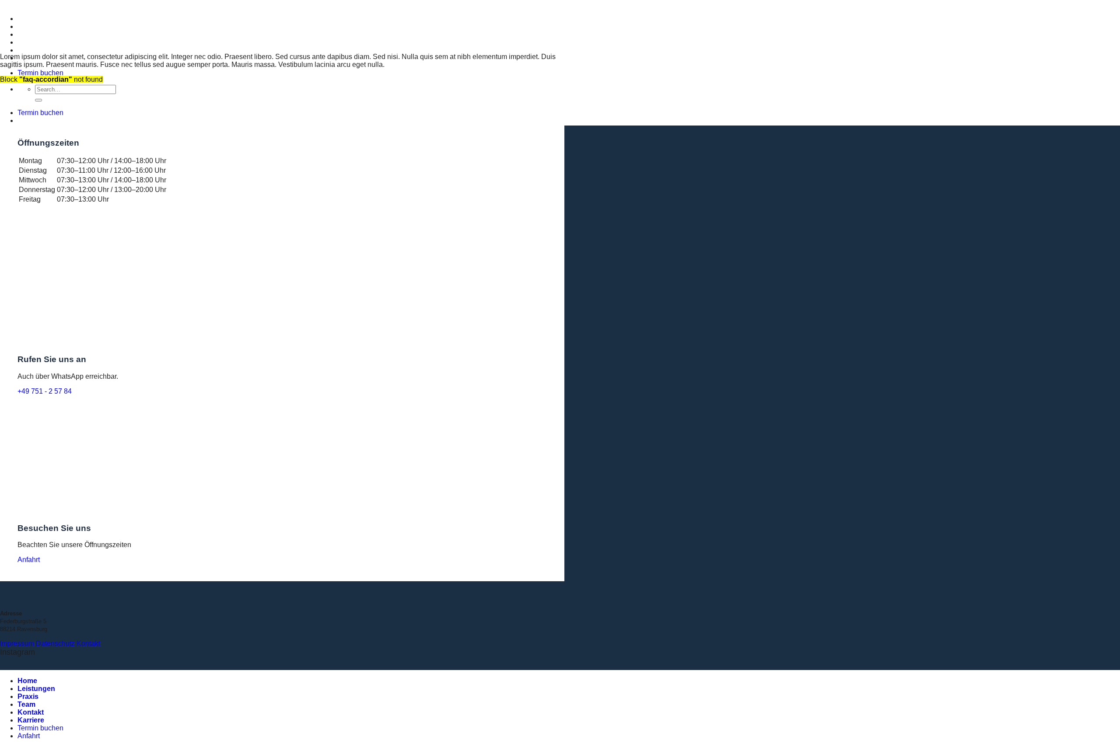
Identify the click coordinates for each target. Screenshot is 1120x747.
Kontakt (31, 50)
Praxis (28, 34)
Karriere (31, 720)
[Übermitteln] (38, 100)
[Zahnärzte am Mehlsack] (0, 3)
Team (26, 42)
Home (27, 18)
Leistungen (36, 26)
